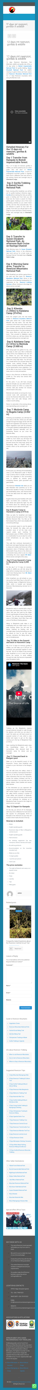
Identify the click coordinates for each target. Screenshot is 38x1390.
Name (8, 985)
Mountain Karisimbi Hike (16, 1197)
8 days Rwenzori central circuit (18, 1134)
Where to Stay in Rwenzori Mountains (20, 1061)
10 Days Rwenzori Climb (16, 1137)
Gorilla (8, 195)
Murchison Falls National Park (17, 1186)
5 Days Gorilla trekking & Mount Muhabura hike (18, 1101)
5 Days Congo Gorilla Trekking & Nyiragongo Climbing (18, 1106)
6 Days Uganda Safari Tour (17, 1116)
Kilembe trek (19, 485)
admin (20, 893)
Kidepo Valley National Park (17, 1176)
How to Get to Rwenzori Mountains (19, 1058)
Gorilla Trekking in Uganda (16, 1041)
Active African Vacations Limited (21, 1382)
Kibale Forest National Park (17, 1165)
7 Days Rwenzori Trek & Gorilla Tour (19, 1127)
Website (8, 1000)
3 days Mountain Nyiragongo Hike (18, 1075)
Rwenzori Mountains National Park (20, 74)
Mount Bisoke (13, 1194)
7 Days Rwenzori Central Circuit (18, 1123)
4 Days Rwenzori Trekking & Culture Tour (19, 1079)
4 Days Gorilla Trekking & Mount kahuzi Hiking (18, 1085)
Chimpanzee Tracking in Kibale (18, 1037)
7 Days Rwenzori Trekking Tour (18, 1120)
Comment (9, 965)
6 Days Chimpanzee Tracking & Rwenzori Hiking (18, 1112)
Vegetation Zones (14, 1023)
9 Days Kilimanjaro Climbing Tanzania (20, 1141)
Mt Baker (28, 555)
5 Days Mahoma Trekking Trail (18, 1093)
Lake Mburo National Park (16, 1179)
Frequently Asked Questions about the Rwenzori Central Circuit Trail (18, 942)
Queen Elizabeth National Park (18, 1190)
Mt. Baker (28, 573)
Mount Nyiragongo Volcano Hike (18, 1201)
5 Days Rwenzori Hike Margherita (18, 1089)
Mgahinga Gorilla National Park (18, 1172)
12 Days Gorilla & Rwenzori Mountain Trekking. (19, 1151)
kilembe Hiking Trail (14, 1034)
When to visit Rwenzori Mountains (19, 1054)
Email (8, 992)
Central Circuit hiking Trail (16, 1030)
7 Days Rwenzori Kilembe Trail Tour (19, 1130)
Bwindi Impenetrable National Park (19, 1169)
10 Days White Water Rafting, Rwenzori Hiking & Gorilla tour (17, 1145)
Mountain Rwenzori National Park (19, 1183)
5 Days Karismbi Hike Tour (16, 1096)
